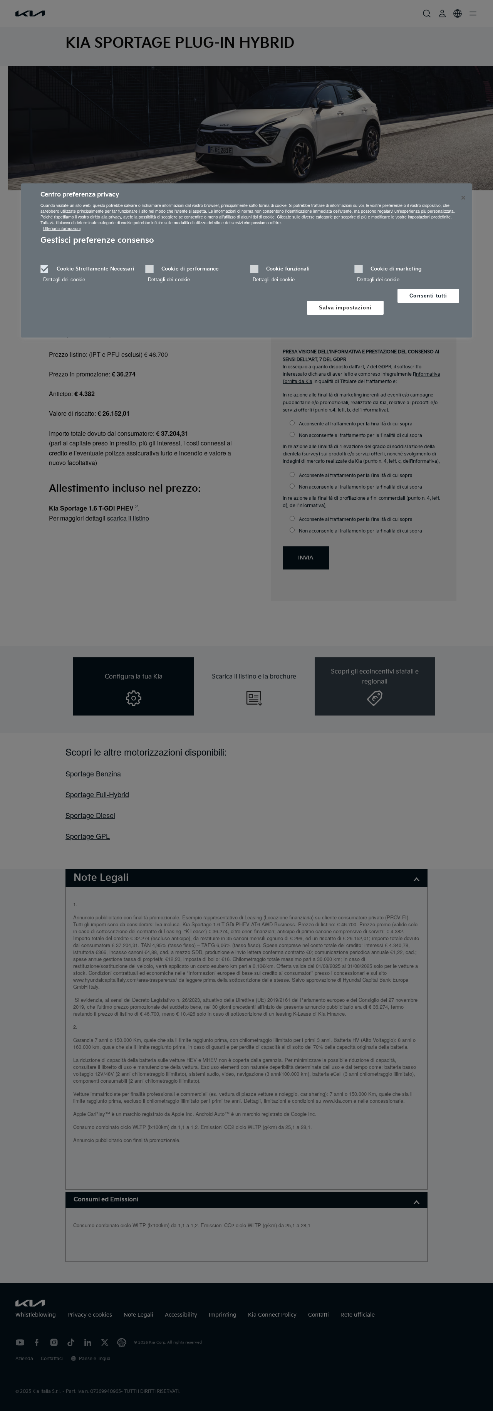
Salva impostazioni (345, 308)
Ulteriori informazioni (61, 228)
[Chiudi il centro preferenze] (463, 197)
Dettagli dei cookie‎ (64, 279)
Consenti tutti (428, 296)
